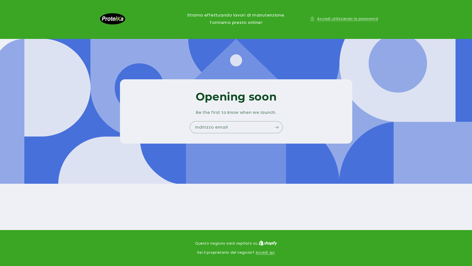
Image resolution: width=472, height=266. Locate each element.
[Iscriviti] (276, 127)
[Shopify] (268, 243)
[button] (344, 19)
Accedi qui (265, 252)
